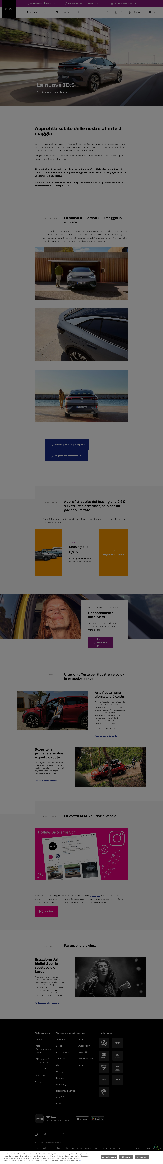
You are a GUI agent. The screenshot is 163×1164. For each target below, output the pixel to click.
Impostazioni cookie (109, 1157)
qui (80, 1160)
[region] (81, 1157)
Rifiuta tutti (126, 1157)
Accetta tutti (141, 1157)
